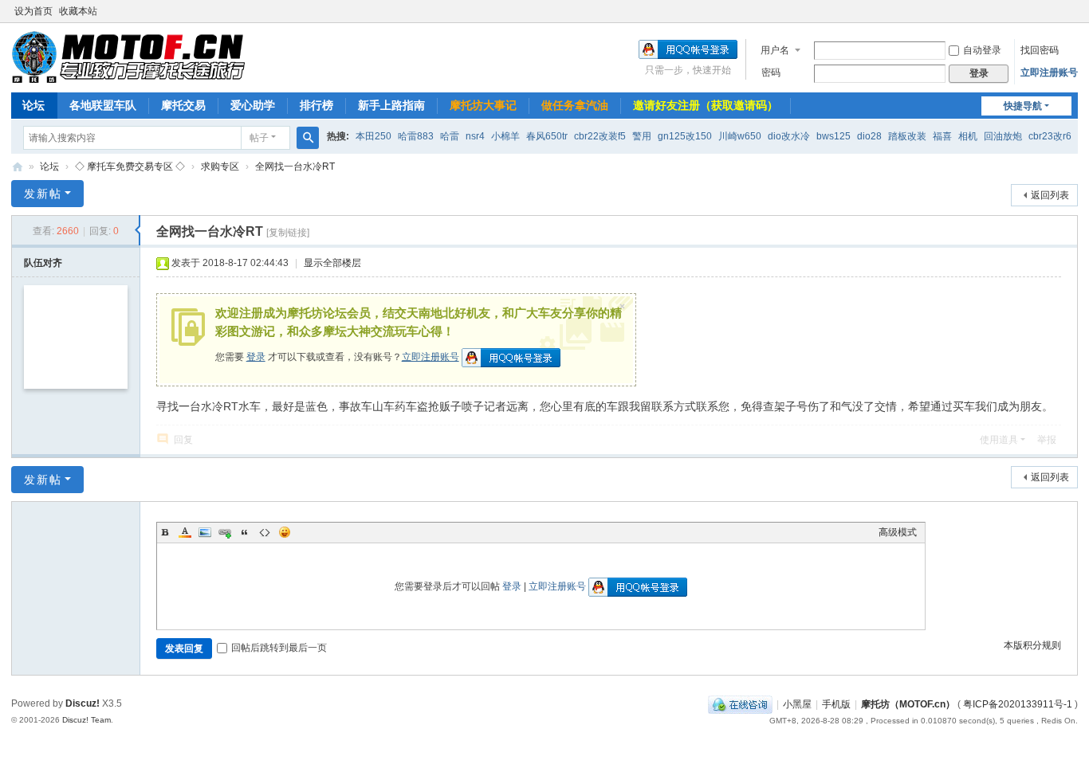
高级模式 (898, 532)
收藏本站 (78, 11)
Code (265, 532)
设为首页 (33, 11)
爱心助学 (252, 105)
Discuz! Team (86, 719)
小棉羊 (505, 136)
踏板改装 (907, 136)
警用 (641, 136)
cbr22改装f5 (600, 136)
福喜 (942, 136)
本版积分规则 (1032, 645)
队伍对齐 (43, 262)
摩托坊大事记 (483, 105)
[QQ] (740, 704)
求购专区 (220, 166)
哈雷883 (416, 136)
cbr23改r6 (1049, 136)
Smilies (285, 532)
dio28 (869, 136)
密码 (770, 72)
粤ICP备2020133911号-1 (1017, 704)
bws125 (833, 136)
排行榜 (316, 105)
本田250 (373, 136)
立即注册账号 (1049, 72)
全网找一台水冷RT (295, 166)
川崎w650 (739, 136)
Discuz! (82, 703)
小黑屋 (797, 704)
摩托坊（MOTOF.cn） (908, 704)
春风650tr (547, 136)
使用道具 (999, 439)
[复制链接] (287, 232)
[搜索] (308, 138)
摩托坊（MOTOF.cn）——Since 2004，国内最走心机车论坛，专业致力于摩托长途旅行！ (17, 166)
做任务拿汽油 (574, 105)
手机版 (836, 704)
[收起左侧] (137, 230)
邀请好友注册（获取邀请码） (705, 105)
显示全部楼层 (332, 262)
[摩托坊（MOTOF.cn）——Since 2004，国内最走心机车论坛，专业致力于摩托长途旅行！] (128, 56)
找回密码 (1039, 50)
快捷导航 (1023, 106)
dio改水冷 (789, 136)
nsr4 (475, 136)
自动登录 (982, 50)
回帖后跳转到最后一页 (279, 647)
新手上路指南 (391, 105)
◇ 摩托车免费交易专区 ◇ (130, 166)
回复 (183, 439)
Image (205, 532)
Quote (245, 532)
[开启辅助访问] (1074, 11)
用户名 (775, 50)
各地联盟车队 (102, 105)
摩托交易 (183, 105)
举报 (1046, 439)
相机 (967, 136)
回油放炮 (1003, 136)
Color (185, 532)
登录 (255, 356)
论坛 (33, 105)
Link (225, 532)
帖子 (259, 137)
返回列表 (1050, 195)
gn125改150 (685, 136)
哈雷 (449, 136)
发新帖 (43, 193)
